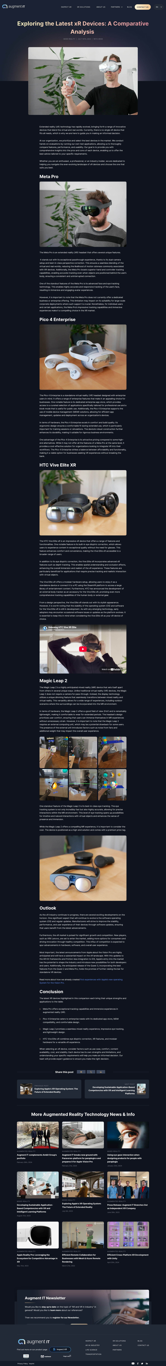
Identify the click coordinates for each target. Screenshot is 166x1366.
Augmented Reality (26, 1151)
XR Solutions (119, 1341)
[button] (159, 7)
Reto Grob (98, 39)
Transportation (93, 1354)
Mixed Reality (69, 39)
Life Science (91, 1350)
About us (117, 1345)
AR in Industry (92, 1345)
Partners (117, 1350)
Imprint (31, 1363)
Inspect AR (90, 1341)
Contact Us (143, 1345)
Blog (140, 1341)
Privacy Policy (23, 1363)
